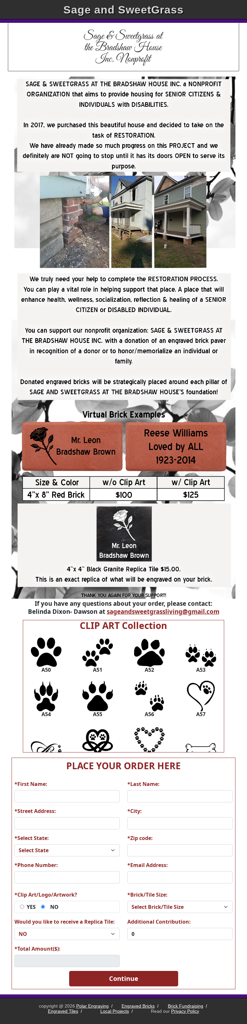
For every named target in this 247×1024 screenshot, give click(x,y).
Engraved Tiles (63, 1011)
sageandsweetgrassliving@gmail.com (163, 611)
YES (31, 906)
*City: (134, 811)
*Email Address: (147, 865)
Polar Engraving (92, 1006)
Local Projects (114, 1011)
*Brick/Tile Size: (147, 894)
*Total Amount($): (37, 948)
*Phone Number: (36, 865)
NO (54, 906)
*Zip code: (140, 838)
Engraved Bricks (138, 1006)
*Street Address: (35, 811)
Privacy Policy (185, 1011)
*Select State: (31, 838)
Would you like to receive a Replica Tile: (64, 921)
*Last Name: (143, 784)
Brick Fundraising (185, 1006)
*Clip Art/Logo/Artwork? (45, 894)
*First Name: (30, 784)
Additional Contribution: (159, 921)
